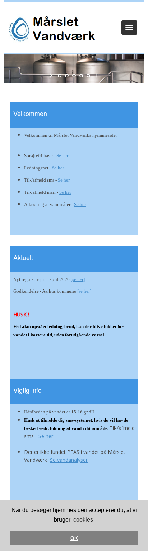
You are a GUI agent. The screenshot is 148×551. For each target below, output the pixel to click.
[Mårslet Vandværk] (50, 29)
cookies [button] (83, 520)
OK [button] (74, 538)
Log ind (74, 11)
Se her (62, 155)
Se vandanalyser (69, 459)
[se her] (78, 279)
